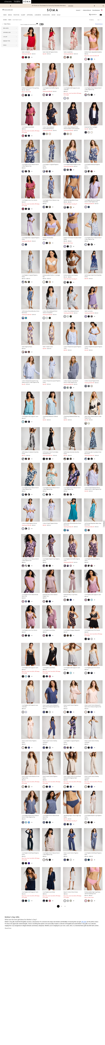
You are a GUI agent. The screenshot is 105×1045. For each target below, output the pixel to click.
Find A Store (99, 24)
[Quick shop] (32, 57)
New (9, 19)
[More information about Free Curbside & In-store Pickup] (37, 24)
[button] (100, 14)
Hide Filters (7, 24)
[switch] (41, 24)
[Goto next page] (64, 906)
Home (5, 19)
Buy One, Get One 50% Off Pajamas (46, 5)
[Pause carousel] (103, 6)
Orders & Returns (87, 10)
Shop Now (62, 5)
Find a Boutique (96, 10)
